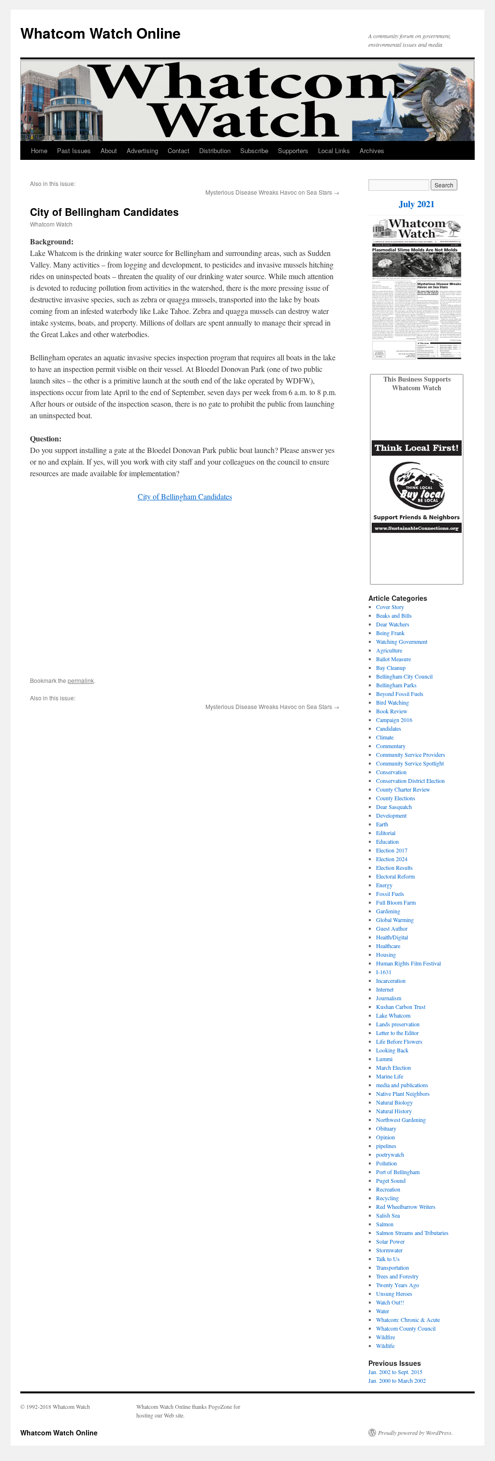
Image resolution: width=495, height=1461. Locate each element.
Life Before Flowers (399, 1041)
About (109, 150)
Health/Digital (392, 937)
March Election (393, 1067)
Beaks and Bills (394, 615)
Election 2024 (392, 859)
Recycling (387, 1198)
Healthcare (388, 946)
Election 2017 (392, 850)
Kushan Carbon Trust (400, 1006)
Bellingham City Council (404, 676)
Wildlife (385, 1345)
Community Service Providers (410, 754)
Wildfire (385, 1337)
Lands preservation (398, 1024)
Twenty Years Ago (397, 1285)
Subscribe (254, 150)
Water (382, 1311)
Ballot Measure (393, 659)
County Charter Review (403, 789)
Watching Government (401, 641)
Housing (386, 954)
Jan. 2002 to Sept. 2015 (395, 1372)
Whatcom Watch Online (100, 32)
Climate (384, 737)
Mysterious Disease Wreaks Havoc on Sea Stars (268, 192)
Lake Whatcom (393, 1015)
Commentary (391, 746)
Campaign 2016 (394, 719)
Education (387, 841)
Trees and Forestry (397, 1276)
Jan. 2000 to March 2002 (397, 1380)
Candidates (388, 728)
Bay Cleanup (391, 667)
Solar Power (390, 1241)
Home (39, 150)
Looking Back (392, 1050)
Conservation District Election (410, 780)
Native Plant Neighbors (403, 1093)
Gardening (388, 911)
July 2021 (417, 203)
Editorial (385, 833)
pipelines (386, 1145)
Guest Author (392, 928)
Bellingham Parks (396, 685)
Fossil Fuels (390, 893)
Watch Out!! (390, 1302)
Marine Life (389, 1076)
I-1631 (384, 972)
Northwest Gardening (401, 1119)
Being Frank (390, 633)
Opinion (385, 1137)
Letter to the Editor (397, 1032)
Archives (372, 150)
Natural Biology (394, 1102)
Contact (178, 150)
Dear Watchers (392, 624)
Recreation (388, 1189)
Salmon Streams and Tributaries (412, 1232)
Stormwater (389, 1250)
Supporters (293, 150)
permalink (81, 680)
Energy (384, 885)
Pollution (386, 1163)
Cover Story (390, 606)
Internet (384, 989)
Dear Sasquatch (394, 806)
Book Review (392, 711)
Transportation (392, 1267)
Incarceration (391, 980)
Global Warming (395, 919)
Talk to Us (388, 1258)
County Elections (395, 798)
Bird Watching (392, 702)
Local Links (334, 150)
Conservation (391, 772)
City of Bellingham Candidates (185, 496)
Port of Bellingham (398, 1172)
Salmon (384, 1224)
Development (391, 815)
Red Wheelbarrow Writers (406, 1206)
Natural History (394, 1111)
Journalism (388, 998)
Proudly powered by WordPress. (415, 1432)
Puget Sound (391, 1180)
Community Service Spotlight (410, 763)
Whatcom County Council (406, 1328)
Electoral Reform (395, 876)
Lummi (384, 1059)
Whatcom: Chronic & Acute (408, 1319)
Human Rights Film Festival (408, 963)
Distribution (215, 150)
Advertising (142, 150)
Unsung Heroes (394, 1293)
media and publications (402, 1085)
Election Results (394, 867)
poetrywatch (390, 1154)
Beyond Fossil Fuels (399, 693)
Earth (382, 824)
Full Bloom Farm (396, 902)
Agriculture (389, 650)
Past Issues (74, 150)
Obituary (386, 1128)
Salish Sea (388, 1215)
